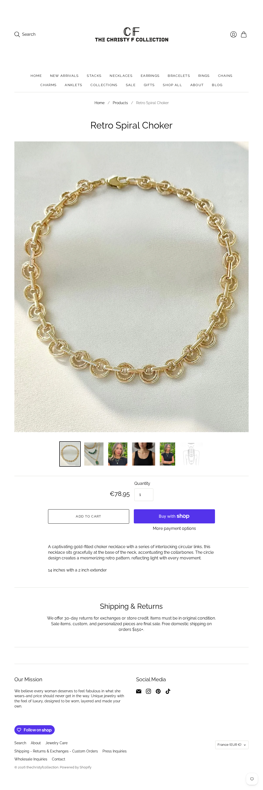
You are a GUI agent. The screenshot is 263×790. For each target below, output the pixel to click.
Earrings (150, 76)
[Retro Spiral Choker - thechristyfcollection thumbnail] (70, 454)
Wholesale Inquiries (30, 759)
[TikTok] (168, 692)
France (229, 745)
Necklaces (121, 76)
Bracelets (179, 76)
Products (120, 103)
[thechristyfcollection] (131, 34)
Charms (48, 85)
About (197, 85)
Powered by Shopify (75, 767)
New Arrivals (64, 76)
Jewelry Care (56, 743)
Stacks (94, 76)
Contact (58, 759)
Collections (103, 85)
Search (20, 743)
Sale (131, 85)
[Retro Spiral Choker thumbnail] (117, 454)
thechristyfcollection (42, 767)
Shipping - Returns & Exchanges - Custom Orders (56, 751)
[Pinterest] (158, 692)
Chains (225, 76)
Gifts (149, 85)
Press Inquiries (114, 751)
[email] (138, 692)
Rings (204, 76)
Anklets (73, 85)
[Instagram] (148, 692)
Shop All (172, 85)
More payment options (174, 528)
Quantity (142, 483)
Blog (217, 85)
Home (36, 76)
